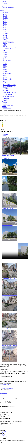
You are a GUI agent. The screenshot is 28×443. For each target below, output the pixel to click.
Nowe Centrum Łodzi (4, 103)
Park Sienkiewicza (5, 69)
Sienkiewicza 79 (5, 77)
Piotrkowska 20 (5, 97)
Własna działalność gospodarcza (7, 108)
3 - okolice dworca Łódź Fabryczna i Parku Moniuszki (8, 7)
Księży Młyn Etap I (5, 102)
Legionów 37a (5, 80)
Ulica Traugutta (5, 40)
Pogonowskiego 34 (5, 13)
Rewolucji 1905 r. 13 (5, 16)
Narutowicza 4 (5, 35)
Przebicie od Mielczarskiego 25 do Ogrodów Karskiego (9, 85)
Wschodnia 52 (5, 29)
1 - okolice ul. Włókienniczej (5, 12)
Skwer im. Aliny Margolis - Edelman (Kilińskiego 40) (9, 47)
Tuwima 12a (4, 39)
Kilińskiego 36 (5, 15)
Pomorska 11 (4, 50)
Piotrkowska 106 (5, 66)
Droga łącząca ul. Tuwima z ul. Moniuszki (8, 105)
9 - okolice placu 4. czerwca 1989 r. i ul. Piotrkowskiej (8, 96)
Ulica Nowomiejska (5, 59)
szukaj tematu (8, 4)
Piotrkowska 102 (5, 65)
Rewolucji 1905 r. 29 (5, 18)
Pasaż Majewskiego (5, 30)
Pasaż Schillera (5, 71)
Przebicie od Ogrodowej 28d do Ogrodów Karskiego (9, 86)
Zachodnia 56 (4, 55)
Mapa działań (3, 11)
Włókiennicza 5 (5, 21)
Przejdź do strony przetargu (3, 393)
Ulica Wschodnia (5, 63)
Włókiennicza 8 (5, 23)
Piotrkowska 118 (5, 67)
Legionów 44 (4, 81)
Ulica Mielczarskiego (5, 88)
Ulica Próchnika (5, 62)
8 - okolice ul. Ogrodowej (5, 90)
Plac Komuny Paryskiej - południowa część (8, 72)
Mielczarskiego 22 (5, 83)
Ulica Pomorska (5, 61)
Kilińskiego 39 (5, 43)
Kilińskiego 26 (5, 14)
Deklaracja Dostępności (4, 434)
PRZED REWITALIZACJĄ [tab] (5, 134)
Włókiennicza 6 (5, 22)
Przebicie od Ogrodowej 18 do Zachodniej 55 (8, 93)
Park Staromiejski (5, 56)
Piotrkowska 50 (5, 100)
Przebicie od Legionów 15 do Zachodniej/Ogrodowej (9, 92)
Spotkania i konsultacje (4, 426)
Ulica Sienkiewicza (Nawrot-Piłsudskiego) (8, 78)
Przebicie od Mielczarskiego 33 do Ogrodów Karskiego (9, 84)
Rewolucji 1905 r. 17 (5, 17)
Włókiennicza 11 (5, 24)
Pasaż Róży (4, 57)
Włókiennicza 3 (5, 20)
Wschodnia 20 (5, 52)
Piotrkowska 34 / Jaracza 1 (6, 98)
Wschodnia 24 (5, 53)
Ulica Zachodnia (5, 64)
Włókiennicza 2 (5, 19)
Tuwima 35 (4, 44)
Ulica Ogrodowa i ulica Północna (7, 60)
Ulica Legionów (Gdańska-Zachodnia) (7, 94)
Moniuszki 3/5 (5, 104)
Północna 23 (4, 51)
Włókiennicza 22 (5, 27)
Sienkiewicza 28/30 (5, 38)
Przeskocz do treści (4, 1)
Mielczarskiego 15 (5, 82)
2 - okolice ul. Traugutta (4, 34)
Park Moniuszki (5, 46)
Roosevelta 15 (4, 74)
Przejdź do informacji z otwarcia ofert (4, 384)
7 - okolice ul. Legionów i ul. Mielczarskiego (7, 79)
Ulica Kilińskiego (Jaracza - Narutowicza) (8, 48)
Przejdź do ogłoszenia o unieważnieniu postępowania (6, 388)
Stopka (2, 2)
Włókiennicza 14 (5, 25)
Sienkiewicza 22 (5, 37)
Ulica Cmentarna (5, 87)
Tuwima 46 (4, 45)
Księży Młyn (3, 101)
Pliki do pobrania (4, 431)
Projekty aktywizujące (4, 107)
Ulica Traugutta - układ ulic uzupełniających (8, 41)
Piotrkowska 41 (5, 99)
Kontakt (3, 435)
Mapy (2, 432)
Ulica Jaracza (4, 31)
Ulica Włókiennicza (5, 33)
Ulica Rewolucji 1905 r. (6, 32)
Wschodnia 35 (5, 54)
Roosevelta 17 (4, 75)
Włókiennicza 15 (5, 26)
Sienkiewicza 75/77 (5, 76)
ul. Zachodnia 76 (4, 106)
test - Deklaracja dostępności (5, 436)
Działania (3, 6)
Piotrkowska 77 (5, 36)
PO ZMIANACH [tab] (4, 135)
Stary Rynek (4, 58)
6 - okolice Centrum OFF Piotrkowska (6, 73)
